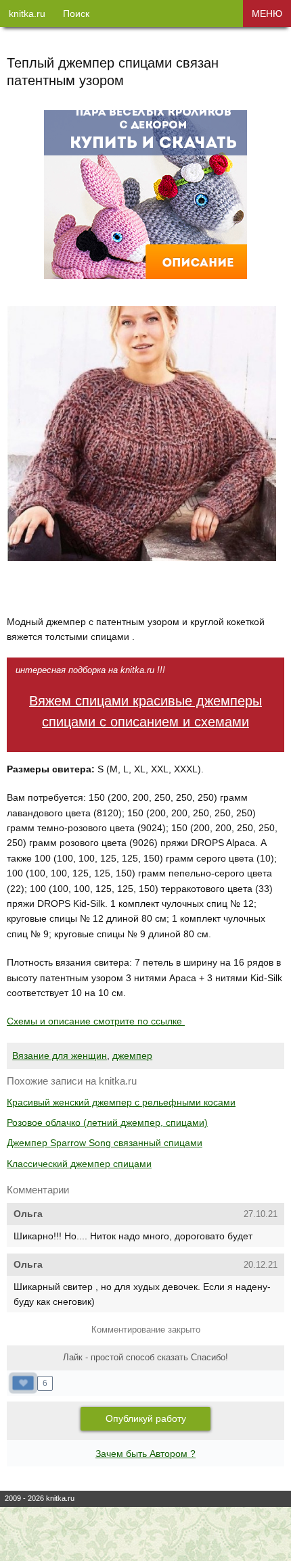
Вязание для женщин (59, 1055)
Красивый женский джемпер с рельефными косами (121, 1102)
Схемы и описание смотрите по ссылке (96, 1021)
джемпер (132, 1055)
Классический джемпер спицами (79, 1163)
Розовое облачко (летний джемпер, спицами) (107, 1122)
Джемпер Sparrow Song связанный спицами (104, 1142)
